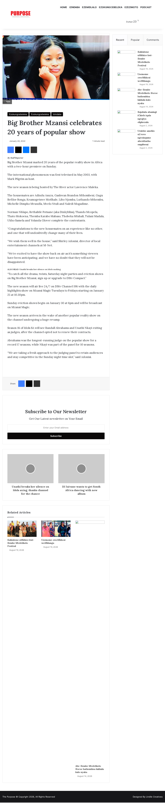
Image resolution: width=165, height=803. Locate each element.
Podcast (145, 7)
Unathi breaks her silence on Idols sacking (40, 269)
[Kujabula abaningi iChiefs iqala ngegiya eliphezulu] (126, 116)
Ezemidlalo (89, 7)
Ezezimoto (131, 7)
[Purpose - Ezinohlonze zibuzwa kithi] (21, 14)
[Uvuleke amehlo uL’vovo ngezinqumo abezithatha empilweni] (126, 135)
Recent (120, 39)
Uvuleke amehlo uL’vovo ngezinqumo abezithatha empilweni (146, 137)
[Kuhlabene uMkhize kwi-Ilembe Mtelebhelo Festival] (22, 529)
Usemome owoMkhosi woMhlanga (53, 541)
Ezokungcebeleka (110, 7)
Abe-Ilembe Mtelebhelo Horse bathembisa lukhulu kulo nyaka (89, 769)
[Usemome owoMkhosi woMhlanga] (56, 529)
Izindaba (74, 7)
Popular (135, 39)
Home (63, 7)
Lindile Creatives (154, 796)
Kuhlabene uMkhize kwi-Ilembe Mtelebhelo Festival (20, 543)
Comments (153, 39)
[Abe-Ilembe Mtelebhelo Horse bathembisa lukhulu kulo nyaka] (90, 642)
